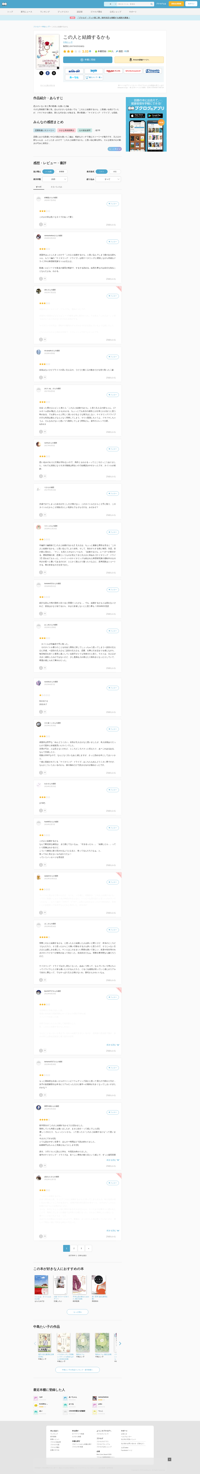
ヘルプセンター (126, 1436)
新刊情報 (53, 1436)
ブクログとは (161, 4)
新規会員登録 (176, 4)
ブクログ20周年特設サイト (106, 1457)
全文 (115, 172)
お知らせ (124, 1434)
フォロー (113, 204)
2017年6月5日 (49, 391)
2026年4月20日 (50, 238)
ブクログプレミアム (103, 1444)
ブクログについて (103, 1434)
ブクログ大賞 (54, 1444)
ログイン (191, 4)
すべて (39, 187)
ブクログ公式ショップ (104, 1447)
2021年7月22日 (50, 292)
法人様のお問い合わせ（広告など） (133, 1443)
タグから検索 (76, 1436)
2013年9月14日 (50, 994)
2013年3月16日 (50, 1109)
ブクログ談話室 (55, 1442)
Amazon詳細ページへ (141, 60)
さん (48, 198)
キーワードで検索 (78, 1434)
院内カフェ (80, 1354)
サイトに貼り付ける (47, 85)
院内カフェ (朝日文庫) (103, 1354)
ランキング (54, 1434)
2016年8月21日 (50, 586)
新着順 (61, 172)
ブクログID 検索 (77, 1447)
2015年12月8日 (50, 627)
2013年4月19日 (50, 1064)
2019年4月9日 (49, 353)
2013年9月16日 (50, 926)
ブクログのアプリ (103, 1441)
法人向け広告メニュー (128, 1439)
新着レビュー (54, 1439)
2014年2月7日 (49, 824)
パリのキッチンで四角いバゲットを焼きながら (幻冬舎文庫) (65, 1356)
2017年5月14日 (50, 490)
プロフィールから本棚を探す (82, 1444)
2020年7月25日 (50, 200)
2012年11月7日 (50, 1179)
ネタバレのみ (56, 187)
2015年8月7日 (49, 684)
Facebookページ (126, 1450)
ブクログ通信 (54, 1447)
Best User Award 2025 (104, 1454)
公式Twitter (124, 1447)
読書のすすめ (54, 1450)
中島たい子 (68, 42)
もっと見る (113, 149)
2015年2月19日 (50, 726)
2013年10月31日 (50, 879)
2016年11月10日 (50, 529)
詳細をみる (111, 225)
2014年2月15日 (50, 786)
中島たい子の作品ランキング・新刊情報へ (77, 1370)
